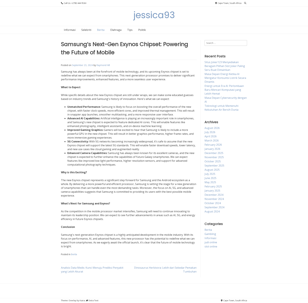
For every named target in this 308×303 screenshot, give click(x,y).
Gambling (210, 234)
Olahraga (115, 30)
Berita (100, 30)
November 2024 (214, 199)
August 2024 (212, 211)
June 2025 (210, 178)
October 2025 (213, 161)
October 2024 (213, 203)
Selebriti (86, 30)
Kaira (82, 300)
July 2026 (210, 132)
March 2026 (212, 140)
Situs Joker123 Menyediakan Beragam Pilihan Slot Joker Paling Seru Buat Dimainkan (225, 66)
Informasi (70, 30)
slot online (211, 246)
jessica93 (154, 15)
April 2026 (211, 136)
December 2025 (214, 153)
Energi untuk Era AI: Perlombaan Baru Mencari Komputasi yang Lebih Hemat (224, 89)
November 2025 (214, 157)
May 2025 (210, 182)
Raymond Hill (103, 65)
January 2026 (212, 149)
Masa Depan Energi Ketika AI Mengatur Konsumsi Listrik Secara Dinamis (225, 77)
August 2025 (212, 169)
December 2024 (214, 195)
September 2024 (214, 207)
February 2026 (213, 144)
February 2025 (213, 186)
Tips (130, 30)
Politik (142, 30)
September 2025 (214, 165)
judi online (211, 242)
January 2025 (212, 190)
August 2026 (212, 128)
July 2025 (210, 174)
